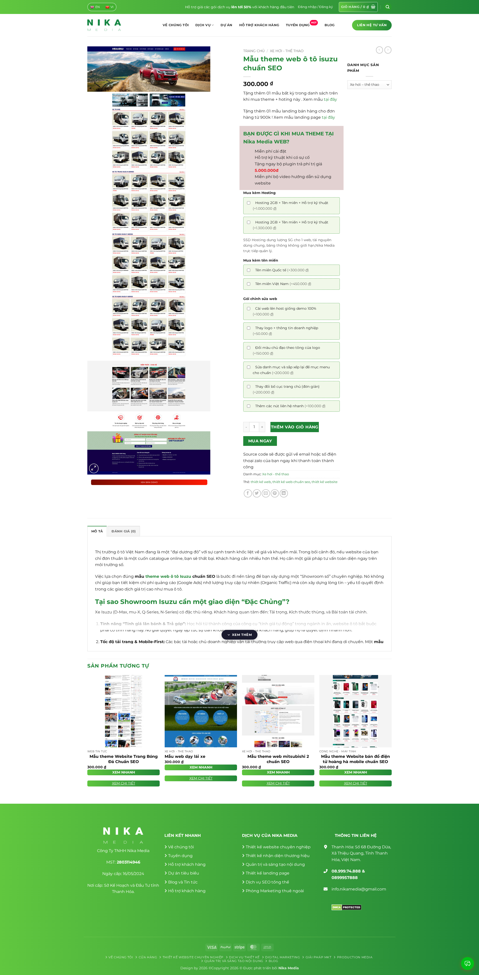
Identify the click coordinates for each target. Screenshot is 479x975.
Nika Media (288, 968)
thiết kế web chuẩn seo (291, 482)
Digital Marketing (282, 957)
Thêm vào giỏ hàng (294, 427)
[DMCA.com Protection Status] (346, 907)
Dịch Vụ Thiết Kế (244, 957)
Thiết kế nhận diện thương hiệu (278, 855)
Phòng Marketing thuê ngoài (275, 890)
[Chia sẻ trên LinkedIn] (284, 493)
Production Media (355, 957)
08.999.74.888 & (348, 871)
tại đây (330, 99)
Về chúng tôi (176, 25)
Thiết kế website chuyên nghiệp (278, 847)
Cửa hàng (148, 957)
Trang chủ (254, 51)
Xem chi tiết (123, 783)
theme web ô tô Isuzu (168, 576)
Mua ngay (260, 441)
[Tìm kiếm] (388, 7)
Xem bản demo (149, 482)
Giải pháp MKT (319, 957)
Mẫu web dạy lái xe (185, 756)
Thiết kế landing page (267, 873)
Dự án (226, 25)
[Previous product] (387, 49)
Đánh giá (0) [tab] (124, 531)
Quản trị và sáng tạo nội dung (275, 864)
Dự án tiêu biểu (183, 873)
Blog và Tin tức (183, 882)
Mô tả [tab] (97, 531)
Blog (330, 25)
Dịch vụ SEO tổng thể (267, 882)
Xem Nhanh (123, 772)
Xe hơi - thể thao (287, 51)
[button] (315, 7)
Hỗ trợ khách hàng (259, 25)
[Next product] (379, 49)
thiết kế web (261, 482)
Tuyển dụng (301, 24)
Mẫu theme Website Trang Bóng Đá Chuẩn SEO (124, 759)
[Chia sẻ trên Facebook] (248, 493)
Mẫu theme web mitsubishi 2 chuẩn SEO (278, 759)
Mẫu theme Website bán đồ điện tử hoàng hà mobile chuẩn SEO (355, 759)
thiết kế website (325, 482)
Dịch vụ (203, 25)
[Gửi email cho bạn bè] (266, 493)
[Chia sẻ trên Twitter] (257, 493)
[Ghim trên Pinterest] (275, 493)
